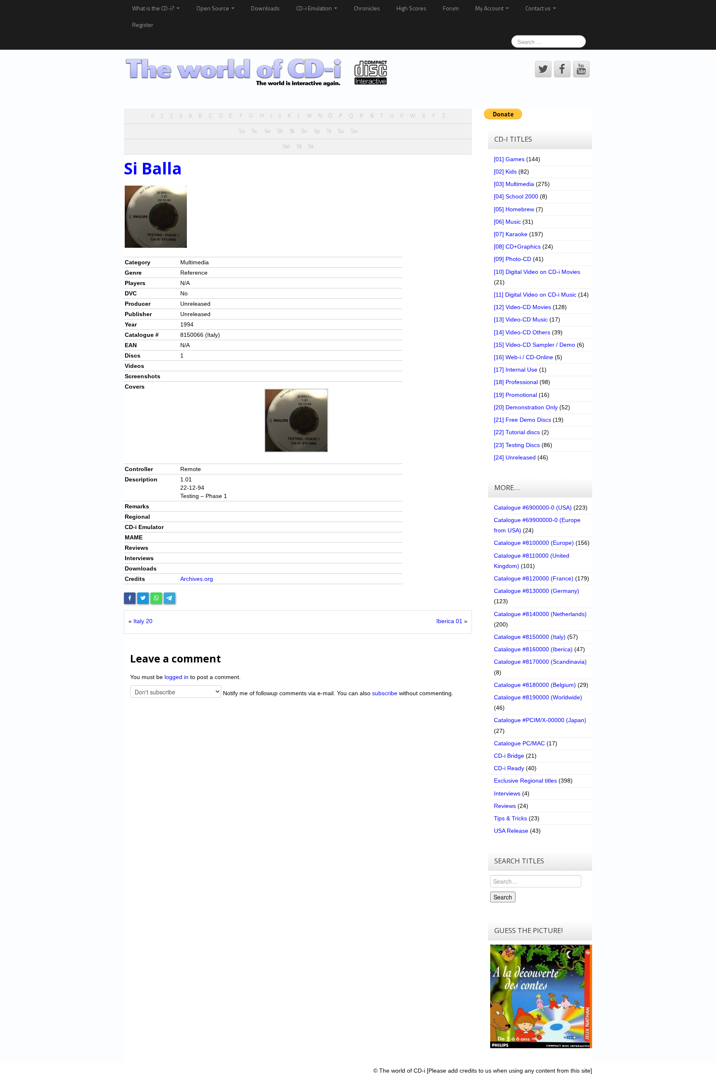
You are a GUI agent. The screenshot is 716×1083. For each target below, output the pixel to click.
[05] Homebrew (514, 209)
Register (142, 24)
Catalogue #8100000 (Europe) (534, 542)
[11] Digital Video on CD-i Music (535, 294)
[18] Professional (516, 382)
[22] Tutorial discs (517, 432)
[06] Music (507, 221)
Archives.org (196, 578)
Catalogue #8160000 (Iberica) (533, 649)
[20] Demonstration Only (526, 407)
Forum (451, 8)
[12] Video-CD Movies (522, 307)
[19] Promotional (515, 395)
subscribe (384, 692)
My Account (490, 8)
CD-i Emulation (314, 8)
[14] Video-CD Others (522, 332)
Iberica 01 (449, 621)
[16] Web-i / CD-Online (523, 357)
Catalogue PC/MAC (519, 743)
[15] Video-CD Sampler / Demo (534, 344)
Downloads (265, 8)
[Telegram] (169, 598)
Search (502, 897)
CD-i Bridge (509, 755)
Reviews (505, 806)
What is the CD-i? (154, 8)
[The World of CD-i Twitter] (543, 69)
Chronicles (367, 8)
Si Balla (153, 168)
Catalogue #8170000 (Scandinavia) (540, 661)
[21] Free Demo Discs (522, 419)
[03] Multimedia (514, 184)
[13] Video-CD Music (521, 319)
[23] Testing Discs (517, 445)
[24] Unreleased (515, 457)
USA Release (511, 830)
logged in (176, 677)
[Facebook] (129, 598)
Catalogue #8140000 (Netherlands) (540, 614)
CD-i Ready (509, 768)
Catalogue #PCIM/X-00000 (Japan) (540, 720)
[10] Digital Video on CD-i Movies (537, 271)
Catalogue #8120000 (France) (533, 578)
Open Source (213, 8)
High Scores (411, 8)
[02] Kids (505, 171)
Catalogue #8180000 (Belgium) (535, 685)
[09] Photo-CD (512, 259)
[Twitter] (143, 598)
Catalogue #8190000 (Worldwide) (538, 697)
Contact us (538, 8)
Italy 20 (142, 621)
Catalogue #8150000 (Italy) (530, 636)
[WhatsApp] (156, 598)
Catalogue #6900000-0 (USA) (533, 507)
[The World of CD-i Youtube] (581, 69)
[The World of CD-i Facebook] (562, 69)
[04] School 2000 (516, 196)
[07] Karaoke (510, 234)
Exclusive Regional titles (525, 780)
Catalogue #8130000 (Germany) (536, 590)
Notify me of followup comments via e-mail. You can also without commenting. (337, 692)
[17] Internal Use (515, 369)
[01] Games (509, 159)
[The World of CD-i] (258, 72)
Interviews (507, 793)
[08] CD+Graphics (517, 246)
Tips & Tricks (510, 818)
